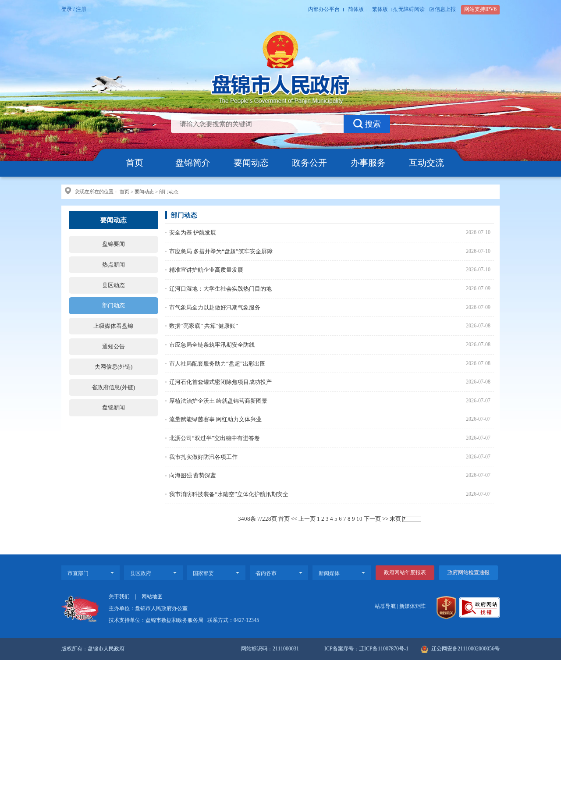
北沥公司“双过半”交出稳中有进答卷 (214, 438)
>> (385, 518)
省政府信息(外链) (113, 387)
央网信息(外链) (113, 366)
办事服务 (368, 162)
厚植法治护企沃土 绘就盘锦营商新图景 (218, 401)
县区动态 (113, 285)
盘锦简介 (192, 162)
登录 (66, 9)
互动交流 (426, 162)
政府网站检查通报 (468, 572)
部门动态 (168, 191)
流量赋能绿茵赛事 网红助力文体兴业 (215, 419)
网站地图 (152, 597)
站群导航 (385, 606)
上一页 (307, 518)
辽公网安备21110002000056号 (465, 649)
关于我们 (119, 597)
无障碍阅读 (411, 9)
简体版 (356, 9)
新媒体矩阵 (412, 606)
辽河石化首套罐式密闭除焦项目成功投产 (220, 382)
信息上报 (445, 9)
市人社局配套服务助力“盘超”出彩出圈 (217, 363)
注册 (81, 9)
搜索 (373, 123)
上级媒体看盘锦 (113, 326)
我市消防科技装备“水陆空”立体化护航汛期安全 (228, 494)
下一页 (372, 518)
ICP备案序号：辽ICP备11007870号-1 (366, 649)
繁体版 (380, 9)
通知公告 (113, 346)
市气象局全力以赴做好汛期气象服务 (214, 307)
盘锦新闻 (113, 407)
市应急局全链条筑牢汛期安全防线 (212, 344)
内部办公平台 (324, 9)
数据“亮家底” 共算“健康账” (203, 326)
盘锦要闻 (113, 244)
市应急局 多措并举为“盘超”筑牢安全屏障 (221, 251)
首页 (134, 162)
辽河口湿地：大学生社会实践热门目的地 (220, 288)
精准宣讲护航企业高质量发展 (206, 269)
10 (359, 518)
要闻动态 (251, 162)
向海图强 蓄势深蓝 (192, 475)
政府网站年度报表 (405, 572)
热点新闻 (113, 264)
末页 (395, 518)
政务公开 (309, 162)
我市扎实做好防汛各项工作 (203, 457)
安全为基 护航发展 (192, 232)
